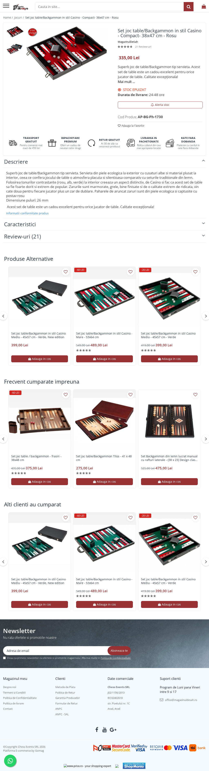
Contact (8, 709)
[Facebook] (96, 729)
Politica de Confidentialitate (116, 658)
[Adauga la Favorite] (65, 271)
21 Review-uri (143, 46)
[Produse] (6, 6)
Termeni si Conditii (14, 692)
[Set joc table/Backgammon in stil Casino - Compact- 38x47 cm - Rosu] (67, 53)
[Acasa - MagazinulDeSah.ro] (20, 7)
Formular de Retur (66, 703)
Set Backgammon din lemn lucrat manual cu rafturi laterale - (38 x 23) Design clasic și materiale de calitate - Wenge (169, 458)
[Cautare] (188, 6)
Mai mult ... (126, 81)
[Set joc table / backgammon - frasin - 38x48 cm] (39, 420)
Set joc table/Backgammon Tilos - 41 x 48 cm (104, 458)
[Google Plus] (112, 729)
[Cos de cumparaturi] (204, 6)
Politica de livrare (13, 703)
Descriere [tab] (16, 161)
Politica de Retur (65, 692)
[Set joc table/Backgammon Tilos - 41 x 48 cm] (104, 420)
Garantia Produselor (67, 698)
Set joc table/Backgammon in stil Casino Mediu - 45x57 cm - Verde (168, 335)
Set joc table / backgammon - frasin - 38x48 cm (36, 458)
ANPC (58, 709)
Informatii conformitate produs (27, 213)
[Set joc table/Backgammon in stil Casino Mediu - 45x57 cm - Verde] (169, 298)
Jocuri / (19, 17)
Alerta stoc (162, 105)
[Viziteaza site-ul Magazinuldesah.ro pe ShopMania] (134, 766)
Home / (8, 17)
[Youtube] (104, 729)
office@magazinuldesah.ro (180, 700)
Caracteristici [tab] (20, 224)
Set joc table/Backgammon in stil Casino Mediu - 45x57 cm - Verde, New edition (38, 335)
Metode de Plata (65, 687)
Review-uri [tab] (22, 236)
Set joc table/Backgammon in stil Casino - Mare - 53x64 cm (104, 335)
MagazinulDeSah (128, 42)
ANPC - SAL (62, 714)
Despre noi (9, 687)
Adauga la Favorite (132, 126)
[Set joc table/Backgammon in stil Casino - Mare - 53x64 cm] (104, 298)
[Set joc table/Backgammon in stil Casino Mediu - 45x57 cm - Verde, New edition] (39, 298)
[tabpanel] (67, 53)
